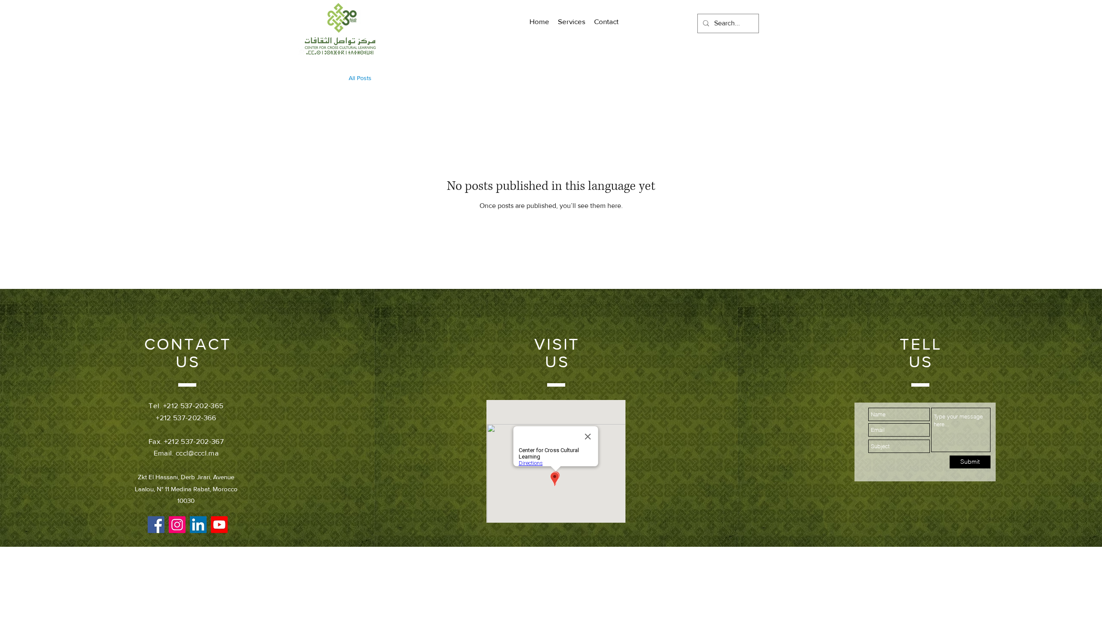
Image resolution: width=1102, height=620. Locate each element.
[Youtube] (219, 524)
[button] (572, 21)
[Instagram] (177, 524)
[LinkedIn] (198, 524)
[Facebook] (156, 524)
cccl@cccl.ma (197, 453)
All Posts (360, 77)
